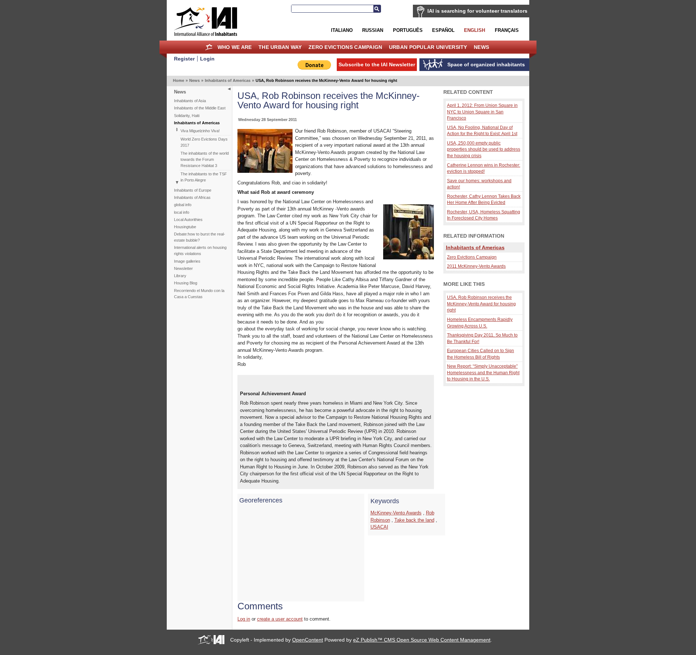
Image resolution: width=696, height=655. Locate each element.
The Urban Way (280, 47)
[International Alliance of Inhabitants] (205, 21)
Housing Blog (185, 283)
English (474, 30)
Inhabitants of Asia (190, 101)
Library (180, 276)
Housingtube (185, 227)
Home (209, 47)
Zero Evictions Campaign (345, 47)
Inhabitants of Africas (192, 197)
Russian (372, 30)
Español (443, 30)
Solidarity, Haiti (186, 115)
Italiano (342, 30)
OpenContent (307, 640)
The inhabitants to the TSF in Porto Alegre (204, 177)
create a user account (280, 619)
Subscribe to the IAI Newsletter (377, 64)
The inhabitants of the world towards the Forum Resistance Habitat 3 (205, 159)
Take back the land (414, 520)
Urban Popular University (428, 47)
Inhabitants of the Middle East (199, 108)
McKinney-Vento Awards (396, 513)
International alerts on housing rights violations (200, 250)
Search (377, 8)
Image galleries (187, 261)
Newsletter (183, 268)
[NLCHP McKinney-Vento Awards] (408, 257)
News (481, 47)
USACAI (379, 527)
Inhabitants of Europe (192, 190)
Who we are (235, 47)
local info (181, 212)
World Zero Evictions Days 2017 (204, 142)
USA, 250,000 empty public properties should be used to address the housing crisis (483, 149)
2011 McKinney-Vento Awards (476, 266)
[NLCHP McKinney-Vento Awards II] (265, 171)
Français (507, 30)
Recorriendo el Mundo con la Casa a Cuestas (199, 293)
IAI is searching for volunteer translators (477, 11)
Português (408, 30)
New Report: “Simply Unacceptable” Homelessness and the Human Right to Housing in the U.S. (483, 372)
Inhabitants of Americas (227, 80)
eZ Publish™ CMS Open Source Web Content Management (421, 640)
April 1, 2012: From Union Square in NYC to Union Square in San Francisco (482, 111)
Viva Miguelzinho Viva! (200, 131)
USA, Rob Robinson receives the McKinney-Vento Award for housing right (481, 303)
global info (182, 205)
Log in (243, 619)
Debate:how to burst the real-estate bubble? (199, 237)
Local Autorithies (188, 219)
